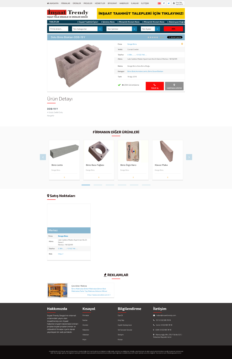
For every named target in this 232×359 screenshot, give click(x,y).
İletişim (145, 3)
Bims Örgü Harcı (128, 165)
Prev (43, 157)
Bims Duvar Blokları (155, 71)
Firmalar (65, 3)
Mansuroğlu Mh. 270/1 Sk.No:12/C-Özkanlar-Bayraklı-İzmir (167, 336)
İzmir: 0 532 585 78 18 (164, 325)
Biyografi (112, 3)
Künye (120, 339)
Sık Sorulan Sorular (125, 330)
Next (189, 157)
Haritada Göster (174, 88)
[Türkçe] (159, 3)
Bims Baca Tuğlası (95, 165)
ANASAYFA (53, 3)
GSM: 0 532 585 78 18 (163, 330)
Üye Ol (120, 315)
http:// (60, 254)
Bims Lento (57, 165)
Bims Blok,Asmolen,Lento (137, 71)
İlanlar (135, 3)
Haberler (124, 3)
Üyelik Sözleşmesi (125, 325)
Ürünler (77, 3)
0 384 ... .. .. (131, 55)
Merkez (53, 230)
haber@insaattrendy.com (166, 315)
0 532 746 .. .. (142, 55)
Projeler (88, 3)
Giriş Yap (121, 320)
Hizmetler (100, 3)
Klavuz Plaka (161, 165)
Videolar (86, 335)
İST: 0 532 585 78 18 (163, 320)
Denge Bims (132, 44)
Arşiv (84, 339)
